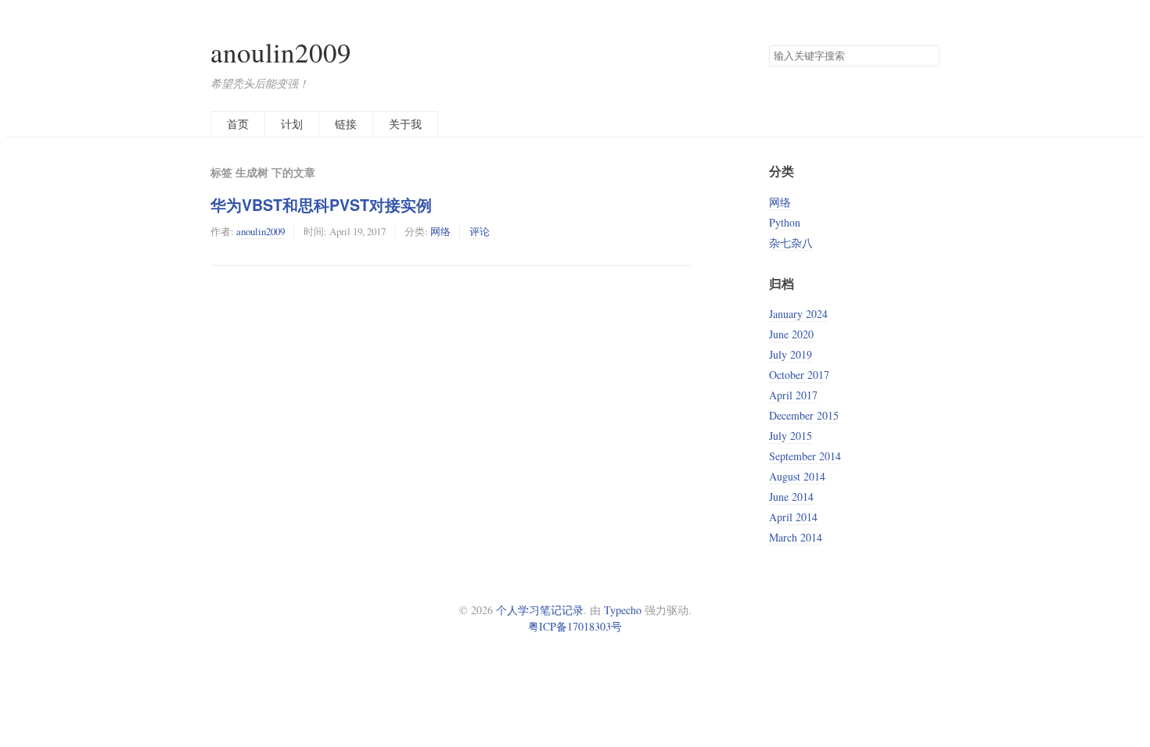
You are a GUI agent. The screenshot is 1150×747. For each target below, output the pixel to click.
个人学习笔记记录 (540, 609)
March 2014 (795, 537)
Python (784, 222)
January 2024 (798, 313)
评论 (479, 231)
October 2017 (799, 374)
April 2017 (793, 395)
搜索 (927, 56)
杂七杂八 (791, 242)
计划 (292, 123)
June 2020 (791, 334)
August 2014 (797, 476)
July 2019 (790, 354)
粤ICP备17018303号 (575, 626)
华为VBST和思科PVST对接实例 (321, 205)
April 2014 (793, 516)
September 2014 (805, 456)
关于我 (405, 123)
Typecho (622, 609)
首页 (238, 123)
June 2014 (791, 496)
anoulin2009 (280, 52)
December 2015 (804, 415)
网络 (440, 231)
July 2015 (790, 435)
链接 (346, 123)
